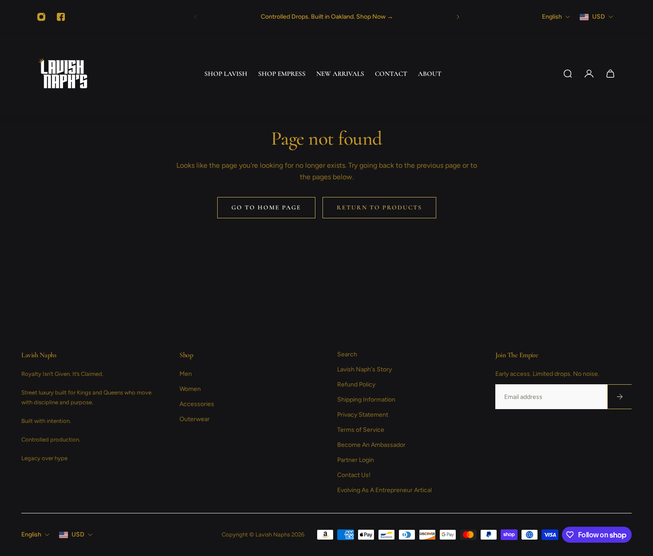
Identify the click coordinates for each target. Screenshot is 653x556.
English (31, 534)
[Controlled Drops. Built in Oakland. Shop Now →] (327, 17)
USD (78, 534)
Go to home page (266, 207)
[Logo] (63, 74)
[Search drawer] (567, 73)
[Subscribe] (619, 396)
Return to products (379, 207)
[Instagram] (41, 17)
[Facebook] (61, 17)
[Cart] (610, 73)
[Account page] (589, 73)
